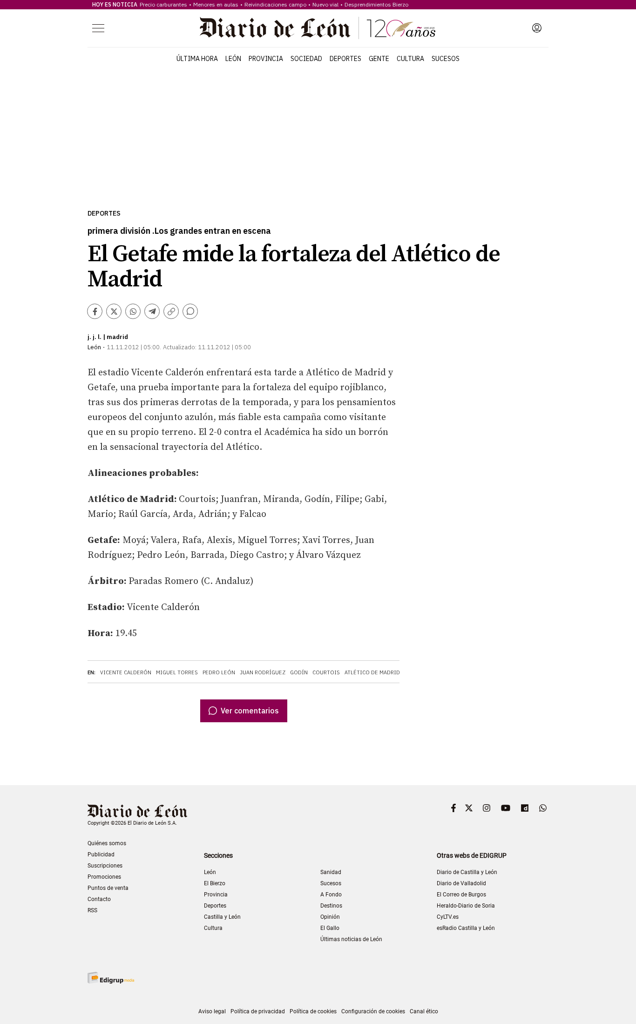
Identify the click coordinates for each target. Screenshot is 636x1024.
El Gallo (329, 928)
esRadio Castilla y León (466, 928)
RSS (92, 910)
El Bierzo (214, 883)
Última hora (197, 58)
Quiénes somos (107, 843)
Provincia (266, 58)
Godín (299, 672)
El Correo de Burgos (461, 894)
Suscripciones (105, 865)
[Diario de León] (317, 28)
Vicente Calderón (125, 672)
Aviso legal (212, 1011)
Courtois (326, 672)
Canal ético (424, 1011)
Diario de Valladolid (461, 883)
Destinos (331, 905)
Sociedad (306, 58)
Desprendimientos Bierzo (376, 4)
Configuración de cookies (373, 1011)
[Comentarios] (190, 311)
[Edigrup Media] (111, 977)
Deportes (345, 58)
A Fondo (331, 894)
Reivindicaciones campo (275, 4)
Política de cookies (313, 1011)
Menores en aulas (215, 4)
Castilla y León (222, 917)
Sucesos (446, 58)
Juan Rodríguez (262, 672)
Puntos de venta (108, 888)
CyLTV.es (448, 917)
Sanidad (330, 872)
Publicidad (101, 854)
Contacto (99, 899)
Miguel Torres (177, 672)
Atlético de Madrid (372, 672)
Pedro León (219, 672)
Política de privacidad (257, 1011)
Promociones (104, 877)
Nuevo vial (325, 4)
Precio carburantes (163, 4)
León (233, 58)
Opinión (330, 917)
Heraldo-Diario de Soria (466, 905)
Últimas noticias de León (351, 939)
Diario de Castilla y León (467, 872)
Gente (379, 58)
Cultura (410, 58)
